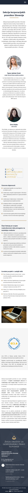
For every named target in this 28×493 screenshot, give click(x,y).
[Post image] (2, 465)
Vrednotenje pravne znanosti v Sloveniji (15, 464)
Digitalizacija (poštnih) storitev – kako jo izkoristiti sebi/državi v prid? (15, 478)
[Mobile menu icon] (25, 2)
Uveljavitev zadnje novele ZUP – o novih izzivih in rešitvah (15, 470)
